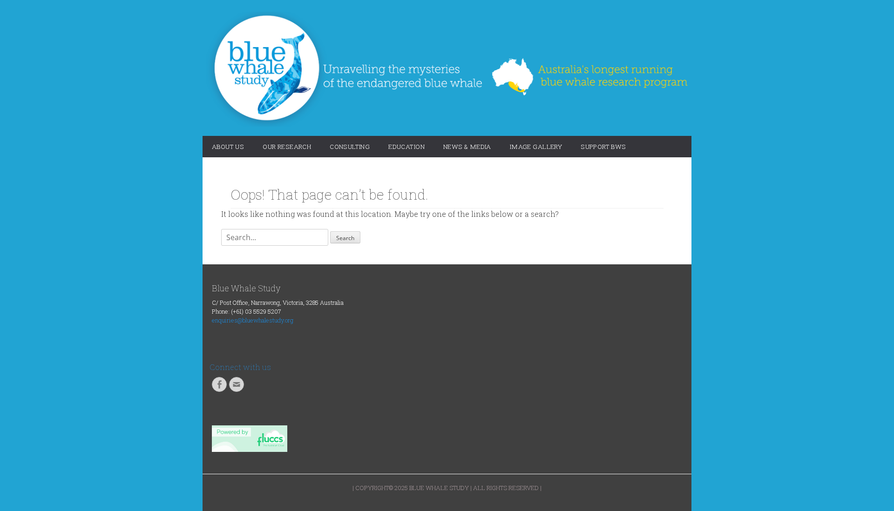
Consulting (350, 146)
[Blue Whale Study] (447, 69)
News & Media (467, 146)
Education (406, 146)
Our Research (287, 146)
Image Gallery (536, 146)
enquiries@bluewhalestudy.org (252, 320)
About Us (228, 146)
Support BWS (603, 146)
